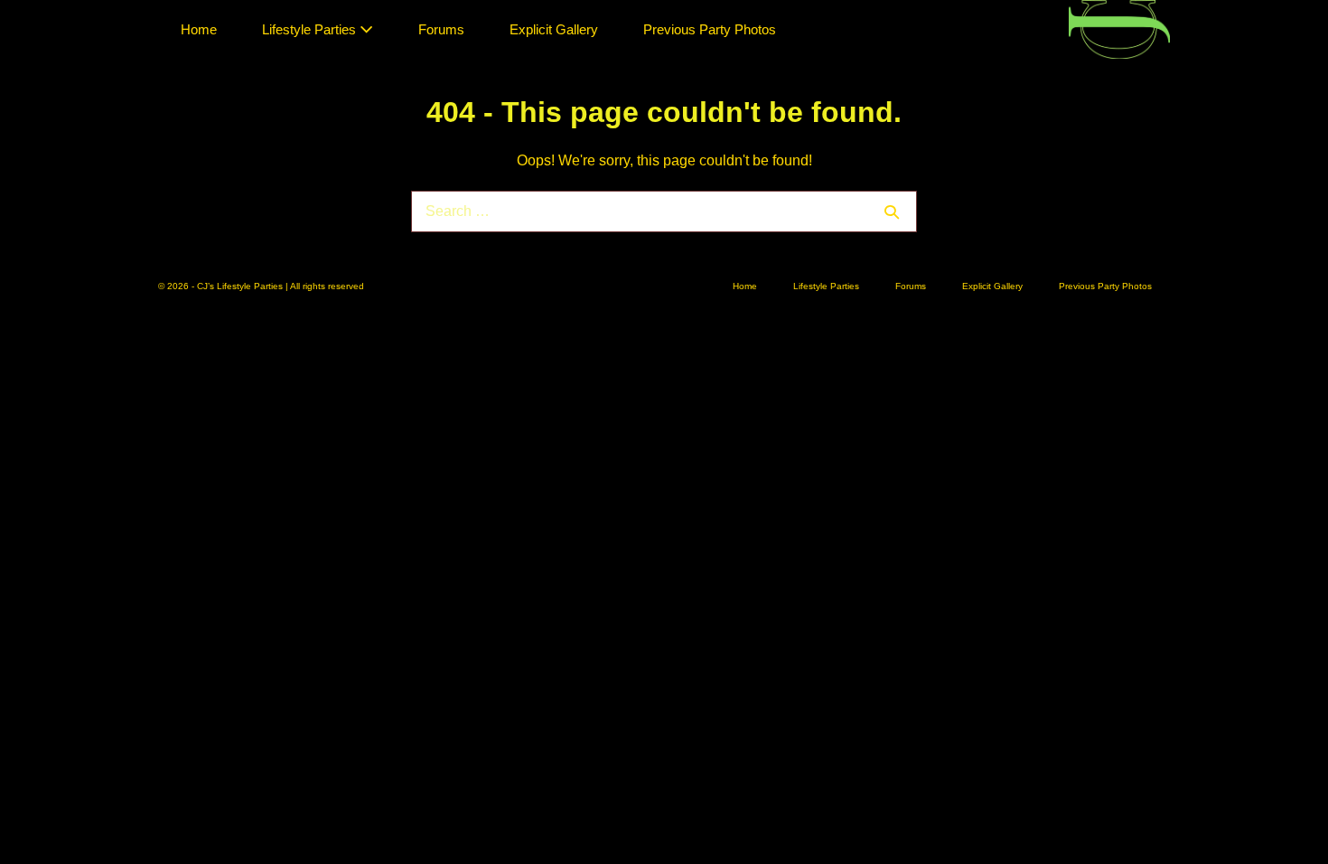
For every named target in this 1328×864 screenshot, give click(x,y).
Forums (441, 29)
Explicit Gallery (554, 29)
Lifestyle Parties (311, 29)
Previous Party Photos (709, 29)
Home (199, 29)
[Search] (891, 211)
